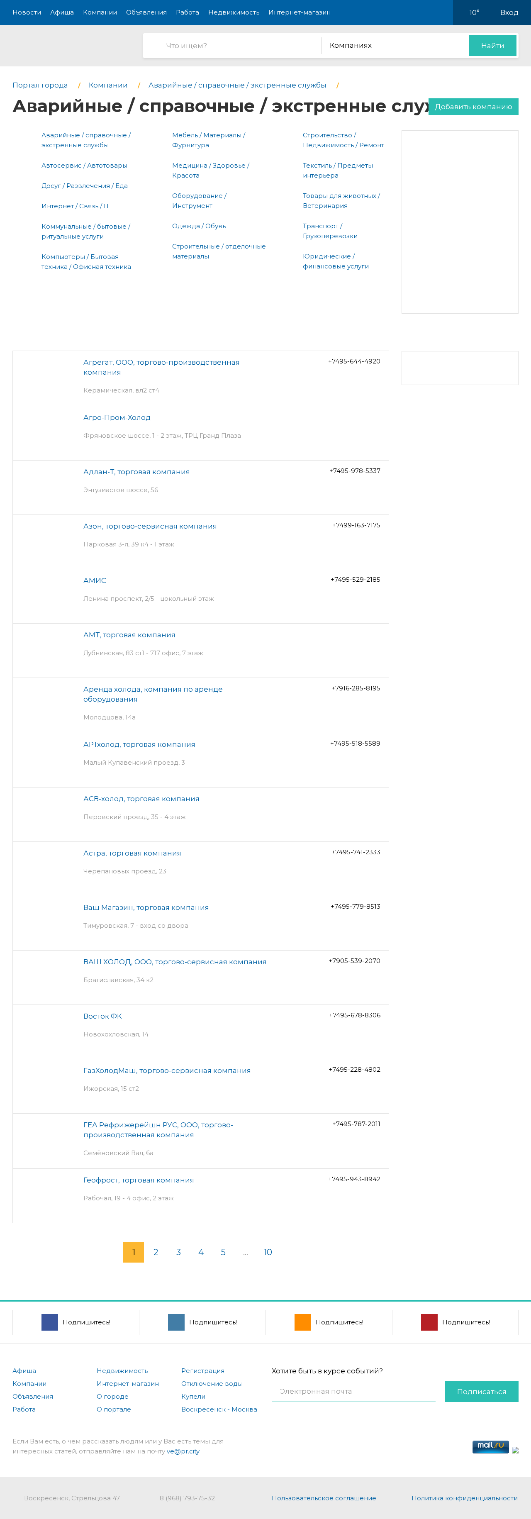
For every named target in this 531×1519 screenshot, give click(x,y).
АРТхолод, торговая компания (139, 744)
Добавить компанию (473, 106)
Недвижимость (233, 12)
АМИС (94, 580)
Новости (26, 12)
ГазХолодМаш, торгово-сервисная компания (167, 1070)
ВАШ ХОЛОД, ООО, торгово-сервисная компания (175, 962)
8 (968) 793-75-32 (187, 1498)
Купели (193, 1396)
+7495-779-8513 (355, 906)
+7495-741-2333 (355, 852)
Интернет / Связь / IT (75, 206)
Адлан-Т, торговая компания (136, 472)
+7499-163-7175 (356, 525)
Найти (492, 45)
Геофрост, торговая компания (138, 1180)
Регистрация (202, 1371)
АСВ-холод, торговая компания (141, 799)
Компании (100, 12)
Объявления (146, 12)
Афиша (62, 12)
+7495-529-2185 (355, 579)
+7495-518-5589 (355, 743)
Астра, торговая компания (132, 853)
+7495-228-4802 (354, 1069)
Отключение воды (212, 1383)
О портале (114, 1409)
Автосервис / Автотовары (84, 165)
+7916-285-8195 (355, 688)
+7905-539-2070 (354, 961)
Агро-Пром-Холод (117, 417)
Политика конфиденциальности (465, 1498)
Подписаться (482, 1391)
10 (268, 1252)
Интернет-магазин (299, 12)
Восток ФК (102, 1016)
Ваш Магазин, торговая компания (146, 907)
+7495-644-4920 (354, 361)
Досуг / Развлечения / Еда (84, 186)
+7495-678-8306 (354, 1015)
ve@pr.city (183, 1451)
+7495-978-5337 (354, 471)
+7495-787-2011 (356, 1124)
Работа (187, 12)
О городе (113, 1396)
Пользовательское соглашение (324, 1498)
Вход (509, 12)
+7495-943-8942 (354, 1179)
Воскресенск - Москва (219, 1409)
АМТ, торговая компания (129, 635)
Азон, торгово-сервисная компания (150, 526)
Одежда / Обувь (199, 226)
